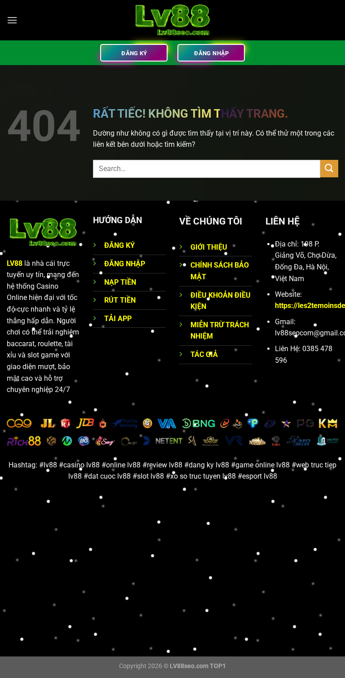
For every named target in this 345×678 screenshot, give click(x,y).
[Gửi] (329, 168)
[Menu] (12, 20)
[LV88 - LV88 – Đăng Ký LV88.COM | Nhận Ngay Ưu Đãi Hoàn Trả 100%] (172, 20)
